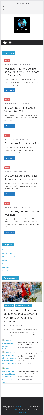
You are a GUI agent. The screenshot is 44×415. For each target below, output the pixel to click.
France (4, 250)
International (7, 253)
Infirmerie (5, 260)
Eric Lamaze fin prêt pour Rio (21, 143)
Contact (5, 271)
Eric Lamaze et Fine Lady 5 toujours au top (19, 109)
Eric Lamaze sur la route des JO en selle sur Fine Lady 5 (20, 177)
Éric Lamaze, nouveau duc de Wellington (21, 213)
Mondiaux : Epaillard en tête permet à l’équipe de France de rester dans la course (28, 374)
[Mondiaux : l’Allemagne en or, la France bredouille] (9, 344)
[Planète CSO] (4, 42)
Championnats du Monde (23, 305)
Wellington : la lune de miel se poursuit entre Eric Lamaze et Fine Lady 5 (21, 72)
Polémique (6, 264)
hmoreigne (26, 64)
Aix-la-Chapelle (9, 305)
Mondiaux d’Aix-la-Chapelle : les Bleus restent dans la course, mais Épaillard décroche (28, 357)
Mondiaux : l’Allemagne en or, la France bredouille (28, 343)
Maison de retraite (9, 257)
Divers (7, 60)
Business (5, 267)
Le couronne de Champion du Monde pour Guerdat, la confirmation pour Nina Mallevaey (20, 315)
